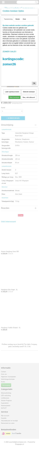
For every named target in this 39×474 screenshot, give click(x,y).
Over (24, 19)
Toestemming (8, 19)
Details (17, 19)
